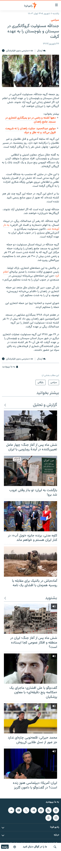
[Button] (41, 51)
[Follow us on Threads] (48, 818)
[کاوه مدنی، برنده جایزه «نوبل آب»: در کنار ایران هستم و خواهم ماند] (30, 516)
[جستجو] (55, 847)
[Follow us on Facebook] (41, 810)
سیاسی (55, 20)
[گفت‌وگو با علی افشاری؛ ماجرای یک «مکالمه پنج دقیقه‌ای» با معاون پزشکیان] (30, 668)
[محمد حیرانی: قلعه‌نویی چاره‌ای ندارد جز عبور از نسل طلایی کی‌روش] (30, 718)
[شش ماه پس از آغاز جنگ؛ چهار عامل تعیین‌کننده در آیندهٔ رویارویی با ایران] (30, 425)
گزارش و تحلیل (45, 405)
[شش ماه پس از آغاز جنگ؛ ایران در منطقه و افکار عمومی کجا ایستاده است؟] (30, 619)
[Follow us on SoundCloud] (11, 810)
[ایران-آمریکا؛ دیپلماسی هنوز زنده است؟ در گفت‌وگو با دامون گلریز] (30, 764)
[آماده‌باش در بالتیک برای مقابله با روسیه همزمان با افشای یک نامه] (30, 561)
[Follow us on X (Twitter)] (26, 810)
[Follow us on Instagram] (56, 818)
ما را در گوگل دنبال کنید (35, 847)
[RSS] (48, 810)
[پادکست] (15, 847)
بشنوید (51, 598)
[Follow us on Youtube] (18, 810)
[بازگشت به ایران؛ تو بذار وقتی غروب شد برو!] (30, 471)
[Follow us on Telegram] (33, 810)
